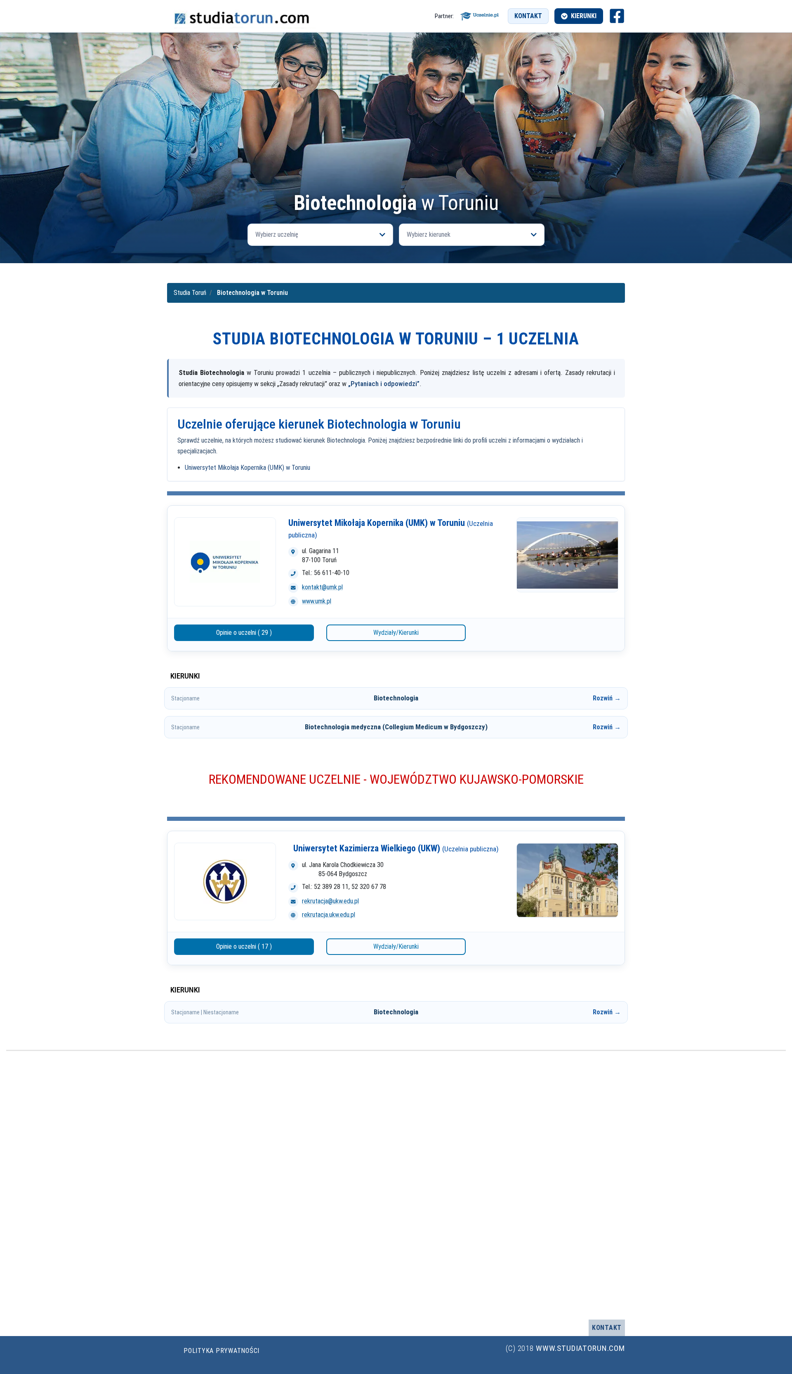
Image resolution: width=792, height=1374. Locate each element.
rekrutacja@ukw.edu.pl (330, 901)
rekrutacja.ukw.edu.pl (328, 915)
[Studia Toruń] (241, 16)
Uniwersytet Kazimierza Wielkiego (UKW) (396, 848)
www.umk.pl (316, 601)
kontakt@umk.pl (322, 587)
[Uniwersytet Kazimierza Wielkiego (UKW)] (225, 881)
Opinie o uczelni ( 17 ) (244, 946)
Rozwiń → (607, 698)
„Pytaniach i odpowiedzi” (384, 383)
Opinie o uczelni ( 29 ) (244, 632)
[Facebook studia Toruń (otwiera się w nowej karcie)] (617, 16)
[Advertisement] (396, 130)
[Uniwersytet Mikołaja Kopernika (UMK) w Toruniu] (225, 561)
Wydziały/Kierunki (396, 632)
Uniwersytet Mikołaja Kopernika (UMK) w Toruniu (247, 467)
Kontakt (528, 16)
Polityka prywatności (221, 1351)
